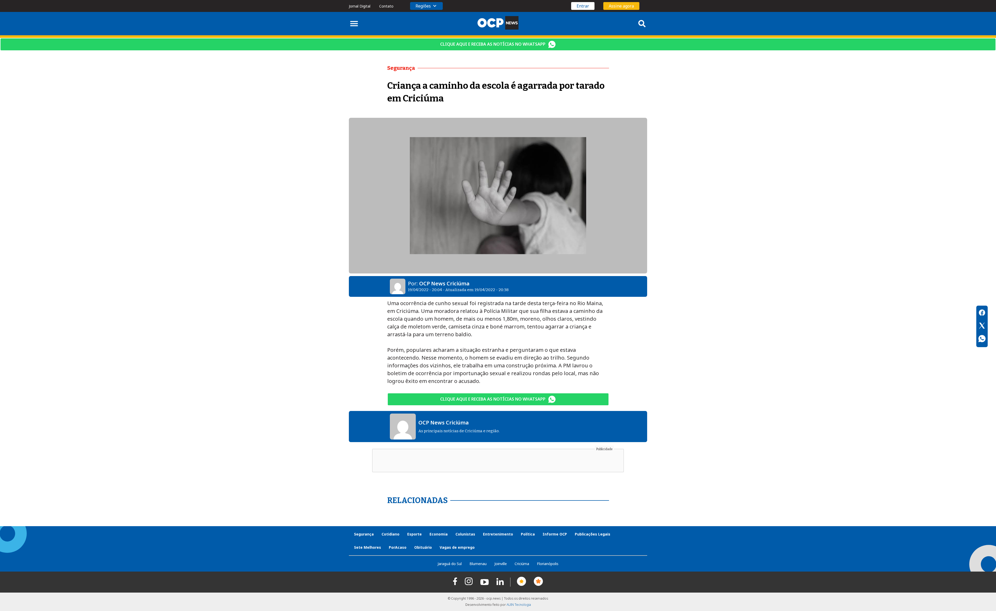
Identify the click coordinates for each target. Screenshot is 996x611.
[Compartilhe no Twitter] (982, 326)
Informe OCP (555, 534)
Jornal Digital (359, 6)
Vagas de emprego (457, 547)
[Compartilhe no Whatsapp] (982, 339)
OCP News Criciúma (444, 283)
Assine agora (621, 6)
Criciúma (522, 563)
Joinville (500, 563)
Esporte (414, 534)
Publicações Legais (592, 534)
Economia (439, 534)
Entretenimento (498, 534)
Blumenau (478, 563)
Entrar (583, 6)
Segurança (364, 534)
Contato (386, 6)
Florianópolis (547, 563)
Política (528, 534)
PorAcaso (397, 547)
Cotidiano (390, 534)
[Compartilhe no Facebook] (982, 313)
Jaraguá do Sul (450, 563)
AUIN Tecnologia (519, 604)
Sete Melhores (367, 547)
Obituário (423, 547)
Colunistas (465, 534)
